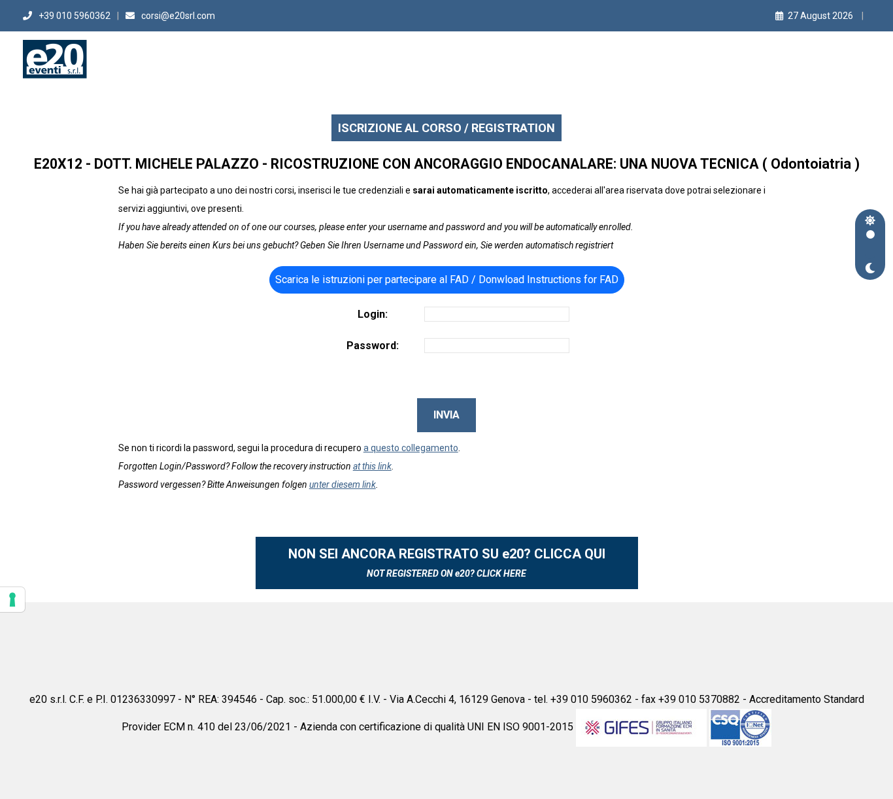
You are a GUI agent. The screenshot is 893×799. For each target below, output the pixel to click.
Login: (373, 314)
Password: (372, 345)
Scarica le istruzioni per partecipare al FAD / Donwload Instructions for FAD (446, 279)
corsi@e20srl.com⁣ (178, 15)
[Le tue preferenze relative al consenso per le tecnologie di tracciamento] (12, 599)
